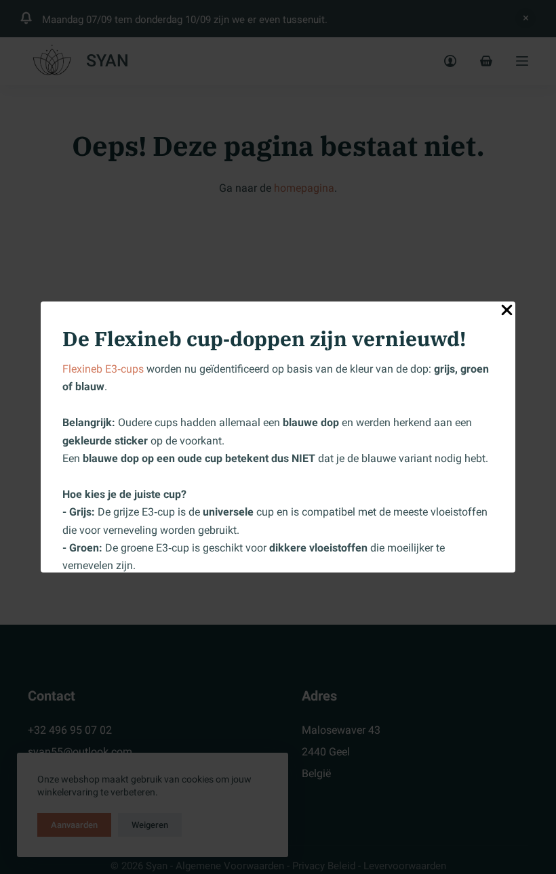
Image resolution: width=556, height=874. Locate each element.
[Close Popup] (506, 312)
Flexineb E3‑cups (103, 368)
